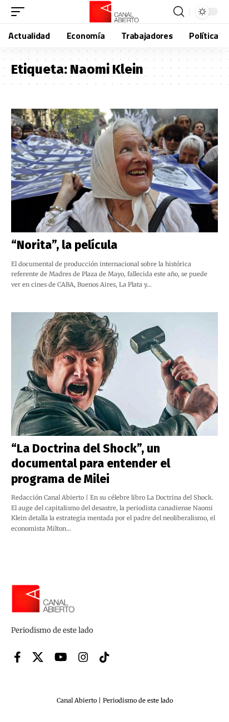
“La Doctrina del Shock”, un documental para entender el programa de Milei (90, 463)
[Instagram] (83, 657)
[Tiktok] (104, 657)
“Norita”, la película (64, 245)
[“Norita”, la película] (114, 170)
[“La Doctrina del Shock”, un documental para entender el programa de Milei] (114, 374)
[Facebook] (17, 657)
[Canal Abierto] (114, 11)
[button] (20, 11)
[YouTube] (61, 657)
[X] (37, 657)
